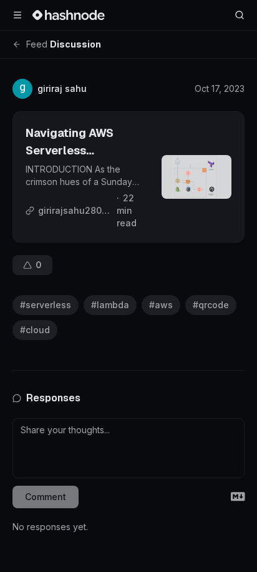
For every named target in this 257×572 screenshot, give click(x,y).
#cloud (35, 329)
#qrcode (211, 304)
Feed (36, 44)
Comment (45, 496)
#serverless (45, 304)
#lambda (110, 304)
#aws (161, 304)
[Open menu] (17, 15)
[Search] (240, 15)
